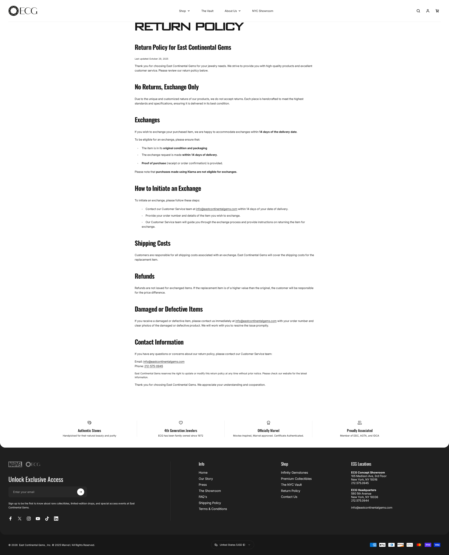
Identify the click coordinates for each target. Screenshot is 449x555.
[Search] (418, 11)
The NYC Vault (291, 484)
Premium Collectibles (296, 479)
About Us (231, 11)
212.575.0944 (360, 500)
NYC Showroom (262, 11)
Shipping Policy (210, 503)
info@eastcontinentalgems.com (216, 209)
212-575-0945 (153, 366)
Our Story (206, 479)
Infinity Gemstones (294, 472)
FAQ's (203, 497)
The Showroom (210, 491)
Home (203, 472)
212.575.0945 (360, 483)
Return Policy (290, 491)
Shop (182, 11)
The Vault (207, 11)
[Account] (427, 11)
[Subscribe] (80, 491)
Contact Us (289, 497)
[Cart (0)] (437, 11)
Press (203, 484)
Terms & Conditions (213, 509)
